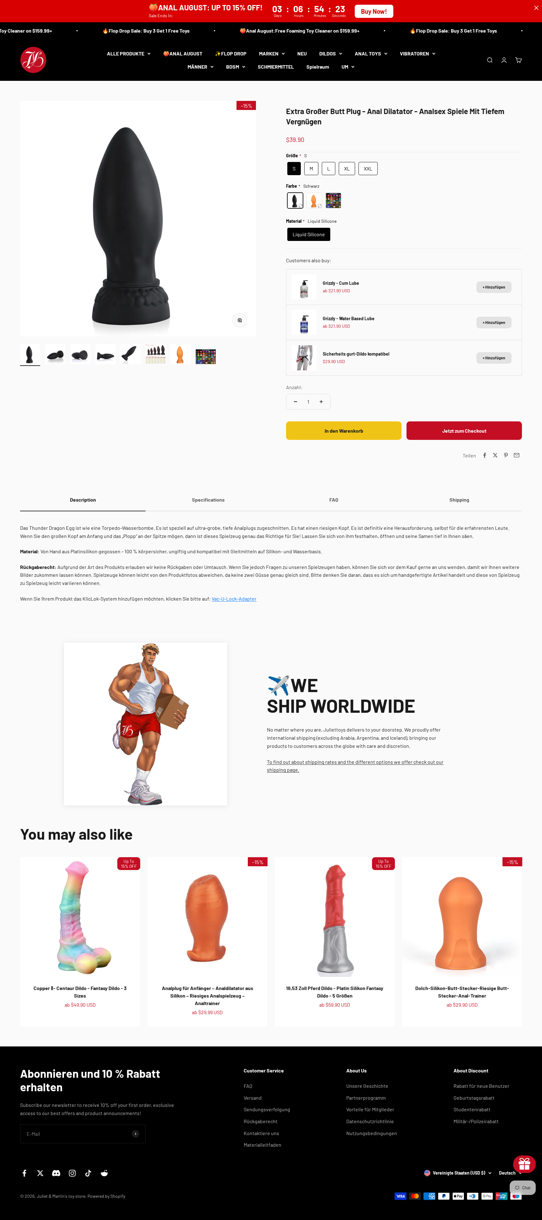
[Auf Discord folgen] (56, 1173)
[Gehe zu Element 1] (30, 355)
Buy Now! (374, 11)
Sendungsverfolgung (267, 1109)
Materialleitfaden (262, 1145)
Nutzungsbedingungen (371, 1133)
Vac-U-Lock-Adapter (234, 599)
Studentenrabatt (472, 1109)
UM (345, 66)
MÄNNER (197, 66)
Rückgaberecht (261, 1121)
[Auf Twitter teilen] (495, 455)
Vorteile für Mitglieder (370, 1109)
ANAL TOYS (368, 53)
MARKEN (269, 53)
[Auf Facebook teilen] (484, 455)
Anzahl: (294, 387)
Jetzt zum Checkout (464, 431)
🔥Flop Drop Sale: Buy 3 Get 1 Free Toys (125, 31)
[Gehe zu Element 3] (80, 355)
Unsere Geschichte (367, 1086)
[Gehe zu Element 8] (206, 357)
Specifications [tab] (208, 500)
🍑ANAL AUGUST (182, 53)
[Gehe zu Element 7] (181, 355)
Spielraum (317, 66)
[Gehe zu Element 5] (130, 355)
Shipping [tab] (459, 500)
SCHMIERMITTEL (276, 66)
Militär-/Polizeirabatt (476, 1121)
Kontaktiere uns (261, 1133)
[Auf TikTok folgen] (88, 1173)
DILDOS (327, 53)
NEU (302, 53)
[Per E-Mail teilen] (516, 455)
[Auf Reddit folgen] (104, 1173)
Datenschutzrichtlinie (370, 1121)
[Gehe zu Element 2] (55, 355)
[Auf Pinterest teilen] (506, 455)
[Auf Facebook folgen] (24, 1173)
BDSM (232, 66)
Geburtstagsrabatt (474, 1098)
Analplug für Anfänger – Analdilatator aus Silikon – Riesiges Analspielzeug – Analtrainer (207, 995)
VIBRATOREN (414, 53)
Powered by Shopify (106, 1196)
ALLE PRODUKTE (125, 53)
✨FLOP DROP (231, 53)
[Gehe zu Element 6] (156, 355)
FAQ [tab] (333, 500)
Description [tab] (83, 500)
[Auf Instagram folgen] (72, 1173)
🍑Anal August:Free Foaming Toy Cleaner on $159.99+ (279, 31)
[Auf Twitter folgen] (40, 1173)
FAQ (248, 1086)
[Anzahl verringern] (295, 401)
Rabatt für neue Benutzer (481, 1086)
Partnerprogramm (366, 1098)
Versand (253, 1098)
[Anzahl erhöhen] (321, 401)
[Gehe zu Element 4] (105, 355)
